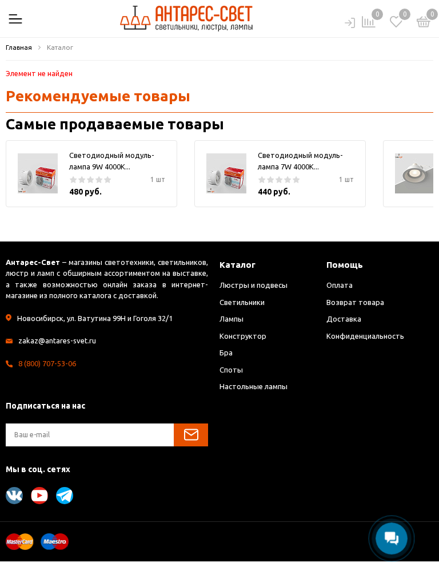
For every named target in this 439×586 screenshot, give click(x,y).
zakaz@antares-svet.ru (57, 340)
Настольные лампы (254, 386)
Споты (231, 370)
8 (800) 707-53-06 (47, 363)
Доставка (343, 319)
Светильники (242, 302)
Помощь (344, 265)
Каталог (238, 265)
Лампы (232, 319)
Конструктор (243, 336)
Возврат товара (355, 302)
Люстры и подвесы (254, 285)
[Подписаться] (191, 434)
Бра (226, 353)
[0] (423, 23)
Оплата (339, 285)
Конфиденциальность (365, 336)
